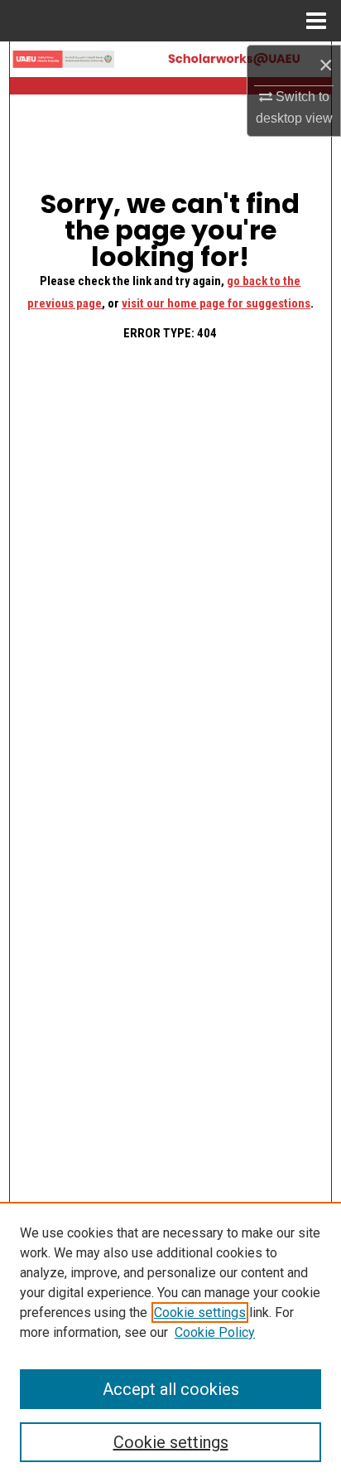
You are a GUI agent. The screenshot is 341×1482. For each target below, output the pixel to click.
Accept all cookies (171, 1389)
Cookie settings (200, 1312)
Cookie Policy (215, 1332)
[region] (170, 1342)
